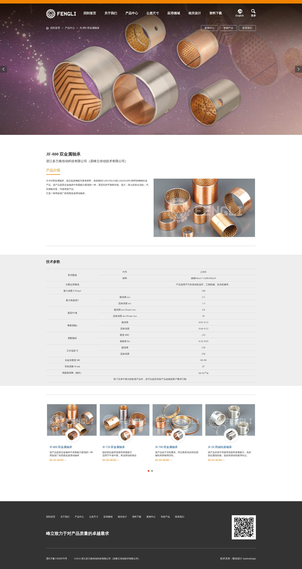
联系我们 (247, 28)
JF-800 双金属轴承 (89, 28)
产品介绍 (53, 170)
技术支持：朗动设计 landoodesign (238, 558)
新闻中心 (209, 28)
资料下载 (215, 13)
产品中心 (70, 28)
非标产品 (228, 28)
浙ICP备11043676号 (56, 558)
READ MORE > (58, 463)
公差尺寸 (152, 13)
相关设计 (194, 13)
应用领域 (173, 13)
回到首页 (55, 28)
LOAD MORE (151, 92)
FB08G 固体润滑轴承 (63, 447)
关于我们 (111, 13)
